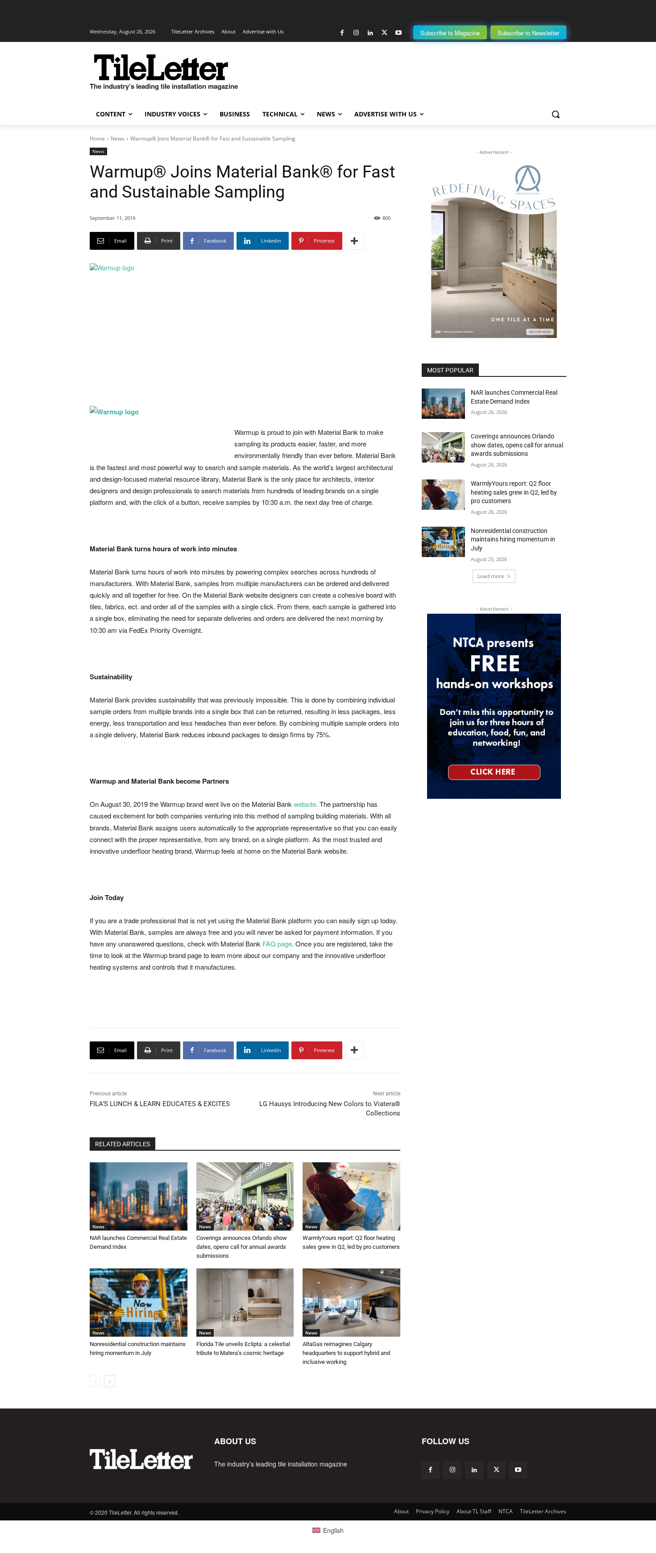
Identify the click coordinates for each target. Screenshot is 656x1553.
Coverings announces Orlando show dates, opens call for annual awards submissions (241, 1247)
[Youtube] (398, 33)
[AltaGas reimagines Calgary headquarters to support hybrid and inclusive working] (351, 1302)
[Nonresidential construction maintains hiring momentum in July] (138, 1302)
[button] (555, 114)
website (305, 804)
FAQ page (277, 943)
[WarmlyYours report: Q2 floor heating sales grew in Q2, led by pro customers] (351, 1196)
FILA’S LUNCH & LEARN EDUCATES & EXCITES (160, 1104)
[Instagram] (356, 33)
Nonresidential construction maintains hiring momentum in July (513, 539)
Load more (490, 576)
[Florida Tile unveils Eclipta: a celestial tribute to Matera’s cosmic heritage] (245, 1302)
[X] (384, 33)
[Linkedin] (370, 33)
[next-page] (109, 1381)
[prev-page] (95, 1381)
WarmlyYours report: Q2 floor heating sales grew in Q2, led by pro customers (514, 492)
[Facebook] (342, 33)
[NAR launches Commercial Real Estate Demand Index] (138, 1196)
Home (97, 138)
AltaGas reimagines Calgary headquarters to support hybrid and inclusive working (346, 1353)
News (118, 138)
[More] (354, 241)
